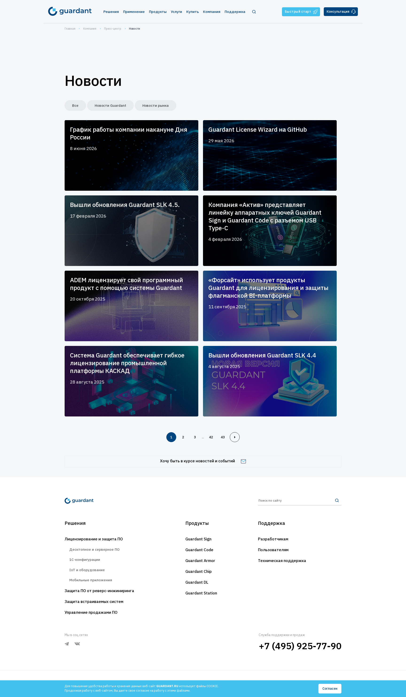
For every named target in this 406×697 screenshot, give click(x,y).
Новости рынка (155, 105)
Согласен (329, 688)
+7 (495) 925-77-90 (300, 646)
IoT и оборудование (87, 570)
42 (211, 437)
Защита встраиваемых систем (94, 601)
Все (75, 105)
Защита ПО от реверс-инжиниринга (99, 590)
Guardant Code (199, 549)
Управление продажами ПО (91, 612)
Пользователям (273, 549)
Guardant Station (201, 593)
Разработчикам (273, 539)
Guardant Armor (200, 560)
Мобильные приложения (90, 580)
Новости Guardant (110, 105)
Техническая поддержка (282, 560)
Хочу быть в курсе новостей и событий (197, 460)
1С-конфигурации (84, 559)
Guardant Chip (198, 571)
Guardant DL (196, 582)
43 (223, 437)
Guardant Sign (198, 539)
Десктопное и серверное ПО (94, 549)
